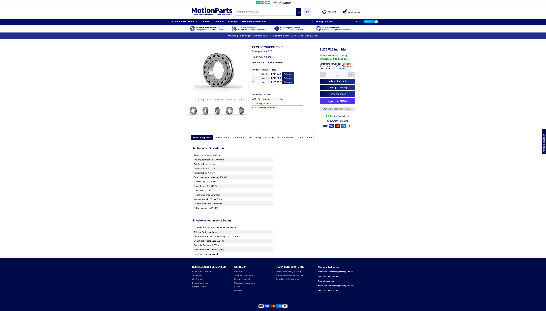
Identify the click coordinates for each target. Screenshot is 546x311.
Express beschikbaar (341, 109)
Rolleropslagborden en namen (289, 275)
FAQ (309, 137)
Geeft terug (197, 279)
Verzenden (197, 275)
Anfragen (233, 21)
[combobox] (265, 12)
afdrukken (238, 291)
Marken (204, 21)
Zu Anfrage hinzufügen (337, 87)
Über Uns (238, 271)
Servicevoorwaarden (243, 275)
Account (332, 12)
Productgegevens (202, 137)
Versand (219, 21)
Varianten (239, 137)
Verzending (255, 137)
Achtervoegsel (285, 137)
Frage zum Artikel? (262, 57)
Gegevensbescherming (244, 283)
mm (307, 11)
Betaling (269, 137)
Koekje (237, 287)
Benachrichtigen (337, 94)
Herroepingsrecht (242, 279)
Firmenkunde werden (254, 21)
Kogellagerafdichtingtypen (287, 279)
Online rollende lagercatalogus (290, 271)
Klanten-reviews (199, 287)
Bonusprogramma (200, 283)
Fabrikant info (223, 137)
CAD (300, 137)
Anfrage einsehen (543, 141)
